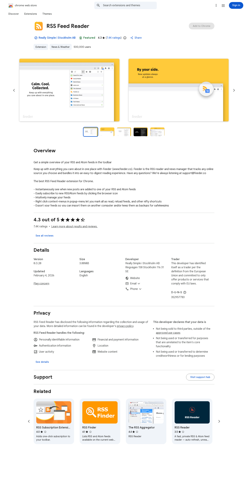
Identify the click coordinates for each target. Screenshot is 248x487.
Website (135, 278)
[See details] (42, 362)
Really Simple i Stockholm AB (57, 38)
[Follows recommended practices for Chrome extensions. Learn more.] (81, 38)
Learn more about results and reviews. (74, 226)
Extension (41, 46)
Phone (134, 289)
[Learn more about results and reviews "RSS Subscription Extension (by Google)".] (45, 432)
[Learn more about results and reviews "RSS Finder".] (90, 432)
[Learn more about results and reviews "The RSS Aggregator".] (137, 432)
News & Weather (61, 46)
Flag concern (41, 283)
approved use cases (168, 333)
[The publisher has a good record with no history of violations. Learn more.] (36, 38)
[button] (223, 5)
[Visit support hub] (200, 377)
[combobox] (130, 5)
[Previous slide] (14, 90)
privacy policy (125, 326)
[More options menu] (216, 5)
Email (133, 283)
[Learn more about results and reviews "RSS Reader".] (183, 432)
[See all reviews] (45, 236)
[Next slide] (234, 90)
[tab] (14, 14)
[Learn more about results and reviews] (184, 292)
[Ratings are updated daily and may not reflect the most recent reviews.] (124, 37)
